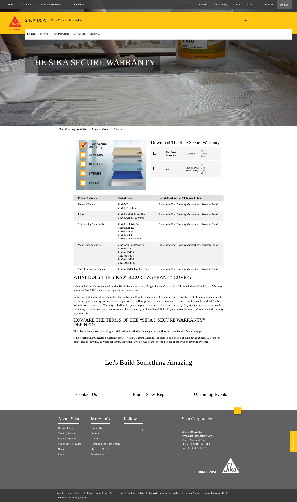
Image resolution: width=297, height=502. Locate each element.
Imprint (59, 493)
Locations (95, 433)
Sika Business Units (67, 438)
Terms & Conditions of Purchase (165, 493)
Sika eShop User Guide (69, 444)
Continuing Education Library (105, 444)
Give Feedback (293, 441)
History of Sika (65, 428)
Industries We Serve (50, 4)
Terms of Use (73, 493)
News (61, 449)
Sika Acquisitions (66, 433)
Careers (94, 438)
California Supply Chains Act (98, 493)
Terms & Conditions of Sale (130, 493)
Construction (79, 4)
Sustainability (97, 454)
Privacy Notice (192, 493)
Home (10, 4)
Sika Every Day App (101, 449)
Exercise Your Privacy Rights (72, 497)
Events (61, 454)
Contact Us (94, 33)
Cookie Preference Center (216, 493)
